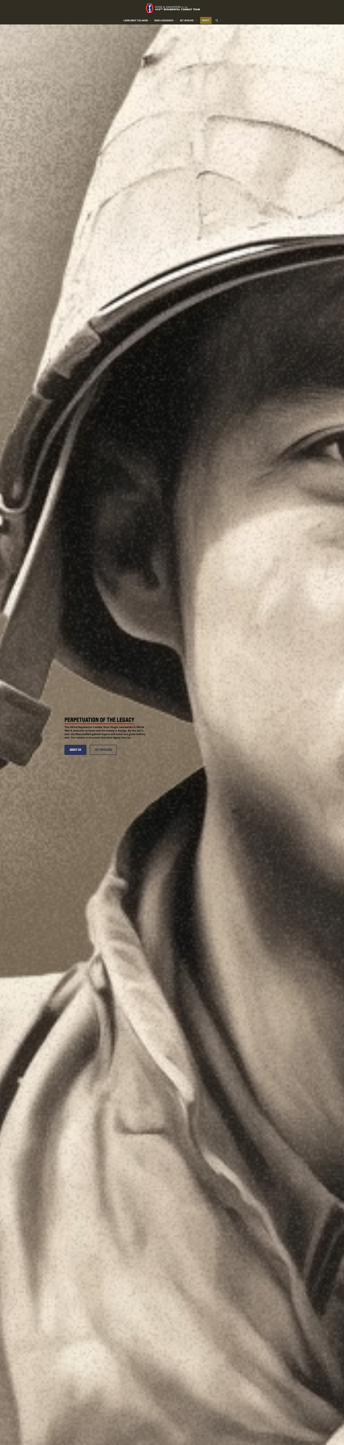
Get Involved (103, 750)
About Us (75, 750)
